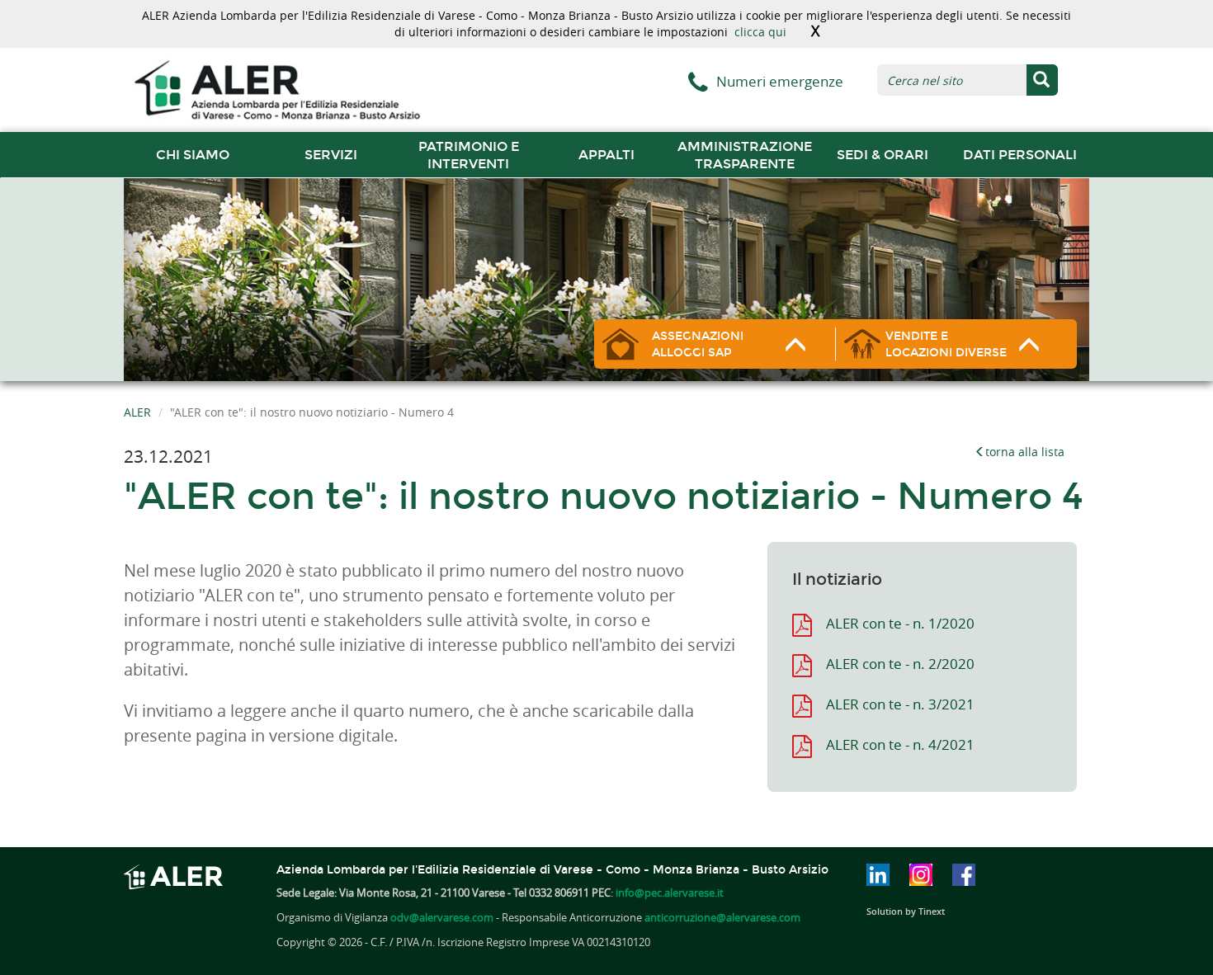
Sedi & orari (882, 154)
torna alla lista (1024, 451)
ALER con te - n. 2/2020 (900, 663)
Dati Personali (1020, 154)
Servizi (330, 154)
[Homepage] (277, 89)
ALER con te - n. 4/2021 (900, 744)
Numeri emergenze (779, 81)
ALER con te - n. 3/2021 (900, 704)
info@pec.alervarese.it (670, 892)
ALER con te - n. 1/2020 (900, 623)
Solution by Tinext (905, 911)
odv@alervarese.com (441, 917)
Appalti (606, 154)
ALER (137, 412)
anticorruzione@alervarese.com (722, 917)
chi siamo (192, 154)
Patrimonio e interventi (468, 155)
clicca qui (760, 32)
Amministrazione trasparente (744, 155)
